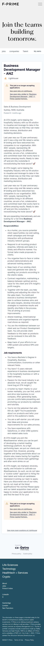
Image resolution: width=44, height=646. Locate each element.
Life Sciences (10, 565)
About (4, 583)
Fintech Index (7, 588)
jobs (4, 51)
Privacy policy (16, 554)
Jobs (4, 586)
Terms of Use (18, 640)
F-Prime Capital (10, 4)
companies (14, 51)
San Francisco (7, 608)
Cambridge (6, 603)
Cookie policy (27, 554)
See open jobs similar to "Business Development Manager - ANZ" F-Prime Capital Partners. (23, 96)
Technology (9, 569)
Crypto (6, 577)
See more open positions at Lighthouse (22, 530)
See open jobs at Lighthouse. (21, 91)
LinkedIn (5, 595)
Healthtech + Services (15, 573)
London (5, 606)
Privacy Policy (29, 640)
